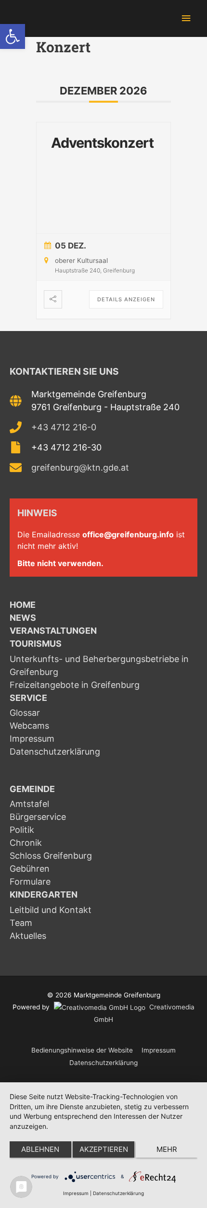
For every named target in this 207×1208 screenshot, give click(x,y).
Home (23, 605)
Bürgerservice (38, 817)
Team (21, 923)
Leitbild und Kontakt (50, 910)
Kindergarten (44, 894)
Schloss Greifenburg (51, 856)
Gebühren (30, 869)
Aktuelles (28, 936)
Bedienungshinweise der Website (82, 1050)
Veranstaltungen (53, 631)
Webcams (29, 726)
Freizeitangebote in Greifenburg (75, 685)
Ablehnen (40, 1149)
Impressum (32, 739)
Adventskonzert (102, 142)
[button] (12, 36)
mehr (166, 1149)
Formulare (30, 881)
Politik (22, 830)
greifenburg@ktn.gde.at (80, 467)
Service (28, 698)
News (23, 618)
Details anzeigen (126, 299)
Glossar (25, 713)
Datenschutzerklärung (55, 751)
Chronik (26, 843)
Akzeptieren (103, 1149)
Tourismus (36, 644)
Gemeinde (32, 789)
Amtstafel (29, 804)
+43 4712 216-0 (63, 427)
